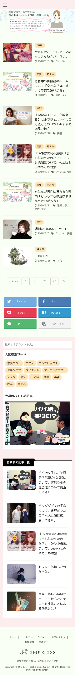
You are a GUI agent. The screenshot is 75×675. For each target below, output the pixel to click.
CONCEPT (42, 256)
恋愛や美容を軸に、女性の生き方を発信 (37, 660)
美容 (59, 133)
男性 (37, 209)
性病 (46, 377)
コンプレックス (48, 363)
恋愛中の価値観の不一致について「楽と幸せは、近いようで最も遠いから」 (53, 86)
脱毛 (10, 384)
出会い (35, 377)
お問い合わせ (58, 637)
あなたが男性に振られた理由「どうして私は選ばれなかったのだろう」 (53, 196)
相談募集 (29, 641)
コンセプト (27, 637)
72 (45, 281)
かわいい (61, 61)
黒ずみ (22, 384)
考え (64, 95)
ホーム (12, 637)
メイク (11, 377)
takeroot (43, 669)
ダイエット (32, 370)
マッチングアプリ (55, 370)
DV (57, 171)
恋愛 (58, 95)
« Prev (13, 281)
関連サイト (44, 641)
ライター (42, 637)
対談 (62, 171)
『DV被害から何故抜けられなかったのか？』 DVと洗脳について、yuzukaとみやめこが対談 (52, 543)
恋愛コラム (63, 205)
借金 (23, 377)
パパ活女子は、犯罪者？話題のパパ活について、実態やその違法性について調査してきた (52, 482)
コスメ (30, 363)
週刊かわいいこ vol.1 (50, 229)
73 (54, 281)
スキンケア (14, 370)
